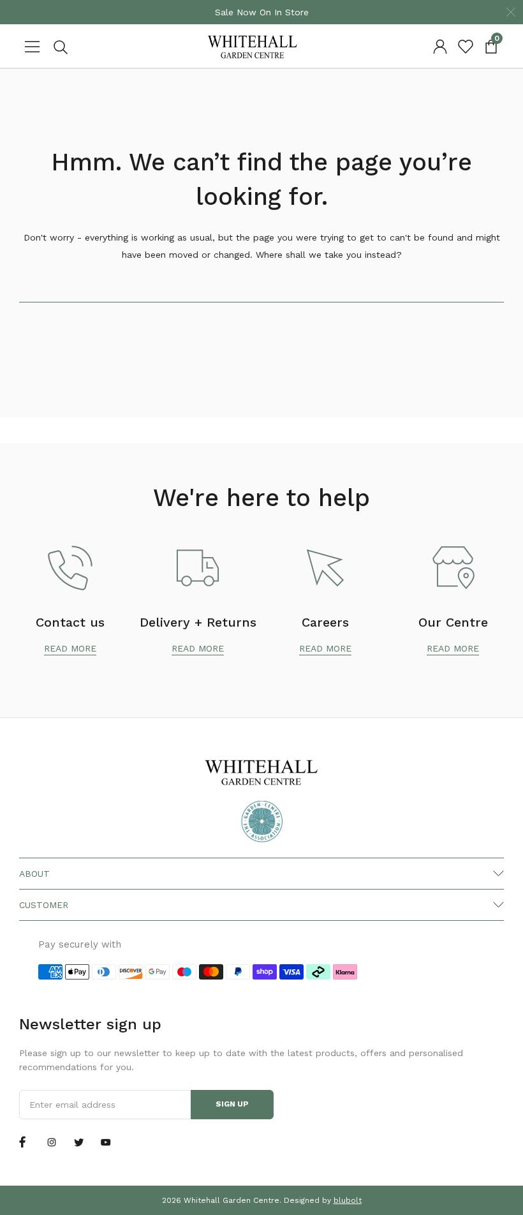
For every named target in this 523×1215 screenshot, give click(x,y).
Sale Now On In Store (262, 12)
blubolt (348, 1200)
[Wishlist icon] (465, 47)
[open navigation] (32, 47)
